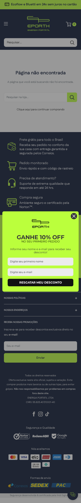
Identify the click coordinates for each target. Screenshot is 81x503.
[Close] (74, 216)
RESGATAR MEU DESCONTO (40, 282)
